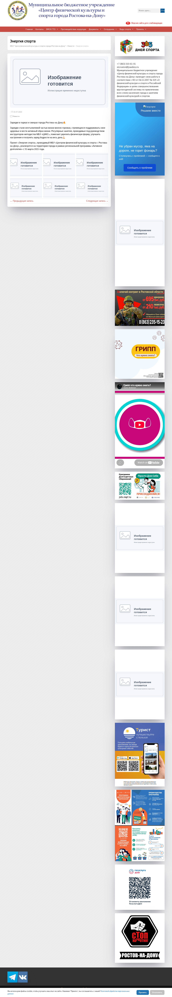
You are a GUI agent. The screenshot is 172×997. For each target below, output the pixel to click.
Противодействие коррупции (73, 29)
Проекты (140, 29)
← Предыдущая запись (21, 201)
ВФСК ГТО (50, 29)
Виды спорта (125, 29)
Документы (93, 29)
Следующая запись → (97, 201)
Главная (29, 29)
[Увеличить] (161, 726)
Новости (16, 116)
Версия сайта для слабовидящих (146, 23)
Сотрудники (109, 29)
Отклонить (157, 992)
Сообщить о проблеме (139, 167)
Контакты (39, 29)
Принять (143, 992)
